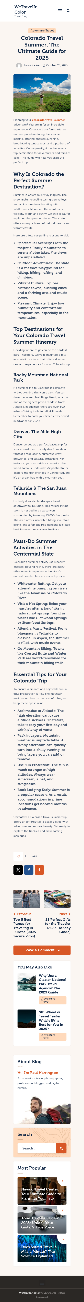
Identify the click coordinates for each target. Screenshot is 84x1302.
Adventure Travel (42, 30)
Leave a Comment (39, 950)
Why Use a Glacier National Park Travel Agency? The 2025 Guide (52, 984)
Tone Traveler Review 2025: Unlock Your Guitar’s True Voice (40, 1222)
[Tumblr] (39, 870)
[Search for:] (42, 1148)
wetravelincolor (29, 1292)
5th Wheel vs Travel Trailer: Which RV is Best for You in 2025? (51, 1020)
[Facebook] (28, 870)
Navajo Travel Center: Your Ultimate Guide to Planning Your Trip (41, 1194)
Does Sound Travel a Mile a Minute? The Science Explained (39, 1251)
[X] (18, 870)
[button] (60, 10)
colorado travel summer (48, 120)
